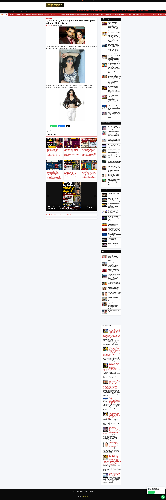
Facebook (86, 1)
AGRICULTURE (82, 10)
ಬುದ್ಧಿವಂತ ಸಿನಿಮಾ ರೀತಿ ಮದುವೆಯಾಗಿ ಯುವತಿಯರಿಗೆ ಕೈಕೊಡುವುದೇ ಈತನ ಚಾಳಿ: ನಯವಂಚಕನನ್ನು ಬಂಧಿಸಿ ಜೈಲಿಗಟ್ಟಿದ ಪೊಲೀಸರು (113, 305)
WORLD (67, 11)
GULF (139, 10)
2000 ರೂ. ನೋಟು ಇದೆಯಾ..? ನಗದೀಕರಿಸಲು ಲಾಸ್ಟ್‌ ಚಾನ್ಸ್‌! (113, 244)
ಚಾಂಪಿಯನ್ (15, 11)
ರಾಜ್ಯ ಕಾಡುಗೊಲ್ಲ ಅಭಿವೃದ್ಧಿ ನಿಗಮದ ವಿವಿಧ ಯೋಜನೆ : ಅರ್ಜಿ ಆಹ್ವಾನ (114, 146)
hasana (142, 10)
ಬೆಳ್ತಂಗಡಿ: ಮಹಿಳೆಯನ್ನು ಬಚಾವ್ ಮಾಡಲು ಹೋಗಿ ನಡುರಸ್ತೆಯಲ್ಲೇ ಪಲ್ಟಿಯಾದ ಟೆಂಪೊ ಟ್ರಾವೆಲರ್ (114, 141)
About (74, 491)
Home (3, 11)
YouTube (92, 1)
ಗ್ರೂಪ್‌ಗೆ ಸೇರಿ (151, 492)
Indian (163, 10)
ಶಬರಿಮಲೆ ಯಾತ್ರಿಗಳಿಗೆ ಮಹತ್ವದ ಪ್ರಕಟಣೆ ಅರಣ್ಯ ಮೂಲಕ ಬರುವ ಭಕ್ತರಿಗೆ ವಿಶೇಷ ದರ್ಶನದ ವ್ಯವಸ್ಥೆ (114, 200)
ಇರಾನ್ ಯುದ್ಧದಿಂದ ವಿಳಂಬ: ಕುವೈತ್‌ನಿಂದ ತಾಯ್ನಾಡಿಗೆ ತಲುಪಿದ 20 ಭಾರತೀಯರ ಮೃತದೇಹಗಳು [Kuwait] (114, 162)
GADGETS (33, 11)
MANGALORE (48, 11)
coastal (100, 10)
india (150, 10)
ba (87, 10)
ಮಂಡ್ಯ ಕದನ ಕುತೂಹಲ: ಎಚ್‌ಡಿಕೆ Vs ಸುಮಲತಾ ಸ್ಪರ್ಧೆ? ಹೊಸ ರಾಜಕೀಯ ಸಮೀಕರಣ (114, 224)
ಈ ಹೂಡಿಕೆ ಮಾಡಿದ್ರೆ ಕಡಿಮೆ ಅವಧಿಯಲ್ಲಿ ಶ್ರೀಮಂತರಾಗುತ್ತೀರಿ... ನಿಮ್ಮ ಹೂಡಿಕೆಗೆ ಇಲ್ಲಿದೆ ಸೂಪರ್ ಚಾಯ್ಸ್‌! (114, 218)
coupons (105, 10)
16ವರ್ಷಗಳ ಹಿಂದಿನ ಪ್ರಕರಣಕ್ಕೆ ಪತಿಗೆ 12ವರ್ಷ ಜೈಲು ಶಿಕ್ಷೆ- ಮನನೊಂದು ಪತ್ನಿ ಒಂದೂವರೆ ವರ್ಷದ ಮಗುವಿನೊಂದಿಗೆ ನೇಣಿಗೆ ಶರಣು (114, 134)
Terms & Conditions (68, 215)
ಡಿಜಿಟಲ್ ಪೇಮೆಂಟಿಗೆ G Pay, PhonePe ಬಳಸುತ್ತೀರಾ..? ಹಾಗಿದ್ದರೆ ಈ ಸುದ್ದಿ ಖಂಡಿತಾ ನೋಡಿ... (113, 212)
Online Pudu (85, 496)
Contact (85, 491)
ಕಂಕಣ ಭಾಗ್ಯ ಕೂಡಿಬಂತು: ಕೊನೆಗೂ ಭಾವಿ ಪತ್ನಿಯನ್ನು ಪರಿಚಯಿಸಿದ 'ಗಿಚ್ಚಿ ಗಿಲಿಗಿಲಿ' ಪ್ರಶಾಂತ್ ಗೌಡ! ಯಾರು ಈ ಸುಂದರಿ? (113, 258)
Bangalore (90, 10)
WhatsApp (54, 126)
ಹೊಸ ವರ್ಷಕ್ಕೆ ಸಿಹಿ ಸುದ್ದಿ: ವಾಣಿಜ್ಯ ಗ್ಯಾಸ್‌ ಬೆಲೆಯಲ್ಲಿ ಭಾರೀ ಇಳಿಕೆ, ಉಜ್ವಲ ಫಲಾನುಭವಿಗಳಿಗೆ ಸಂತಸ (114, 230)
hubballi (146, 10)
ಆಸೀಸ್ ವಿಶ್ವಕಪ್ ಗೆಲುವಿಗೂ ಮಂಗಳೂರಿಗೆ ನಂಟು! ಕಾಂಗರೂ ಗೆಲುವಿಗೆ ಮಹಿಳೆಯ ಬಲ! (114, 240)
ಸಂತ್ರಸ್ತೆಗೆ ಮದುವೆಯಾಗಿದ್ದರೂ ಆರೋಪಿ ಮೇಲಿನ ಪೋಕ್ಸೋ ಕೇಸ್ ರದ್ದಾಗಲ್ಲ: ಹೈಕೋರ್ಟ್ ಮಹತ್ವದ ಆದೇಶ (114, 107)
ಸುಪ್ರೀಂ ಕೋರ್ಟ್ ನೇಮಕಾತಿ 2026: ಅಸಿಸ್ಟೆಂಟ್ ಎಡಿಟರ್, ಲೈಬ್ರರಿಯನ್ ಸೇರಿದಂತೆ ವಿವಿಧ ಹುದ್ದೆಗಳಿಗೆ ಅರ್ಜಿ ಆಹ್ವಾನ (113, 264)
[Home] (54, 5)
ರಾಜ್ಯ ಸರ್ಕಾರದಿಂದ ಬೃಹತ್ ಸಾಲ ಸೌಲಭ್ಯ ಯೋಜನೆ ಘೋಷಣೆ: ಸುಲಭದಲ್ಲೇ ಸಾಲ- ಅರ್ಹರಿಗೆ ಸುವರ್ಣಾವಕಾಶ (114, 205)
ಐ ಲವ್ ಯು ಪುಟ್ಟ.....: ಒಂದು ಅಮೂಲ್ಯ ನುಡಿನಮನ (113, 194)
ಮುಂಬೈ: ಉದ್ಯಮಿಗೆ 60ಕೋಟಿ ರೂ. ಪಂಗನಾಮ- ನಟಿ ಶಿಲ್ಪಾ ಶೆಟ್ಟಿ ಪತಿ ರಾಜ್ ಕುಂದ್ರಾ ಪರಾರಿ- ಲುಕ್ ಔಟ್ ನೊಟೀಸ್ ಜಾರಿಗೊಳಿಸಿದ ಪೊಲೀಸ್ (114, 169)
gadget (117, 10)
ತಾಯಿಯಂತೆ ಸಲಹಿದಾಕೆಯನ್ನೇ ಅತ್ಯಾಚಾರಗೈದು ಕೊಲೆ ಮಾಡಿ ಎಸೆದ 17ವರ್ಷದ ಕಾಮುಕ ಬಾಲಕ (114, 271)
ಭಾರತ (9, 11)
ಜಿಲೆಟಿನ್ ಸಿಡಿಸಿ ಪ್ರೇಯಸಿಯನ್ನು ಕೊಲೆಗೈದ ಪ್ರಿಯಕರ (113, 311)
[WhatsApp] (163, 497)
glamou (130, 10)
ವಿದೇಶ (27, 11)
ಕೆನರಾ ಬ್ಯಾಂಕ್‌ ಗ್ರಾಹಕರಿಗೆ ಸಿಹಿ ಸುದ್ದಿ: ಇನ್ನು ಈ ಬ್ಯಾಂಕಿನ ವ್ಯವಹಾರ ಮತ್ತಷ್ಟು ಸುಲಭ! (114, 235)
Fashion (109, 10)
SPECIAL (56, 11)
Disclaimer (91, 491)
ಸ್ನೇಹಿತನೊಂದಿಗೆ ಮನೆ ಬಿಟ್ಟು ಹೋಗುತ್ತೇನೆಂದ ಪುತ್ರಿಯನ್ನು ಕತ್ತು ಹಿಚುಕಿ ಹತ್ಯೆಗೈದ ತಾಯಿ (114, 128)
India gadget (158, 10)
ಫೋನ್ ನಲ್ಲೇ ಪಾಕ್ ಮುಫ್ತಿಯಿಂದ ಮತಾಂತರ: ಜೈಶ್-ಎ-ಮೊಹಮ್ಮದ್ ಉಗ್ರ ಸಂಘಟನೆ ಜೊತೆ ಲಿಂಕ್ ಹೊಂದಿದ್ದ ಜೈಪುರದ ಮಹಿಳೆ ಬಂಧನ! (114, 115)
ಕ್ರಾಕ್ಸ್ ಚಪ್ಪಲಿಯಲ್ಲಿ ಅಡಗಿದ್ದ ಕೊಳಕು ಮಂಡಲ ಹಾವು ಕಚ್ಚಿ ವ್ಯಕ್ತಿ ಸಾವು (114, 156)
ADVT (77, 10)
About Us (48, 215)
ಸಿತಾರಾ (21, 11)
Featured (113, 10)
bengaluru (95, 10)
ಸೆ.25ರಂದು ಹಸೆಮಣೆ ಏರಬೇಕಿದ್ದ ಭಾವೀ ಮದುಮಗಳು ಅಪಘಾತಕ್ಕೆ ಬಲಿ (114, 284)
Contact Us (53, 215)
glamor (126, 10)
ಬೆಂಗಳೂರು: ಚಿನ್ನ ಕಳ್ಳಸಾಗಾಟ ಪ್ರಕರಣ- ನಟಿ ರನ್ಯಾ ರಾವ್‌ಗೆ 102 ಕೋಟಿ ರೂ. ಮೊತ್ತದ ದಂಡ (114, 289)
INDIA (153, 10)
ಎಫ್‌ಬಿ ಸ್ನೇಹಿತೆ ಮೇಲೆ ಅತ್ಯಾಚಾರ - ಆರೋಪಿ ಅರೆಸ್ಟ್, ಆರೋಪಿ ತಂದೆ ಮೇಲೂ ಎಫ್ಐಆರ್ (114, 176)
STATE (61, 11)
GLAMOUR (40, 11)
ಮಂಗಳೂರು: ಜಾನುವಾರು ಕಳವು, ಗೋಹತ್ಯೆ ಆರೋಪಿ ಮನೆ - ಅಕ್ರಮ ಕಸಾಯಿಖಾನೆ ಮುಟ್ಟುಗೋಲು (114, 151)
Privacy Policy (60, 215)
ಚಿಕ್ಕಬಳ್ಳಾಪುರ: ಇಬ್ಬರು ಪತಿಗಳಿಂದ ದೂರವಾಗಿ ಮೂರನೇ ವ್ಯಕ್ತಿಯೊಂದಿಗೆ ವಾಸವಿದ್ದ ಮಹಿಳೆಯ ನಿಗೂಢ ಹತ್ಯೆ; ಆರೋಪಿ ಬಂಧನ (114, 182)
